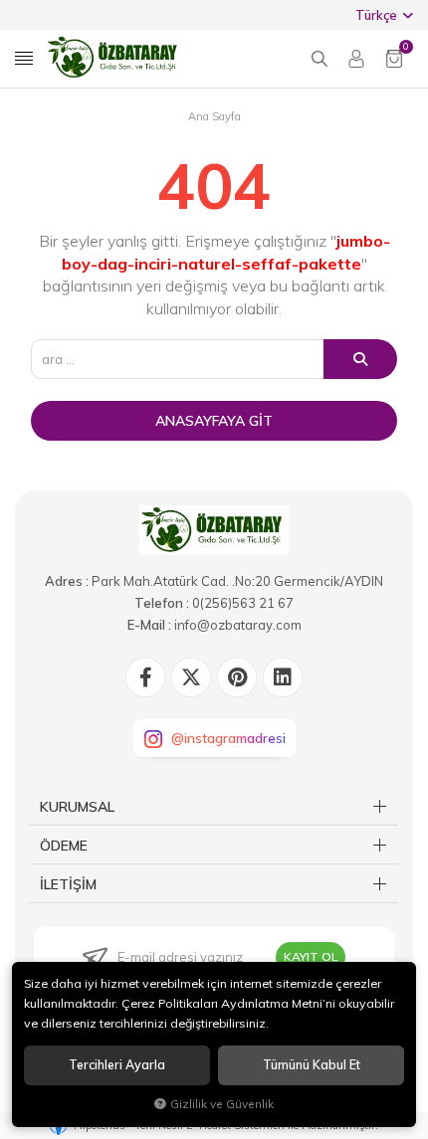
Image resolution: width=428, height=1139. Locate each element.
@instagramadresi (228, 738)
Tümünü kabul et (311, 1064)
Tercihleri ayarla (117, 1064)
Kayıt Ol (310, 956)
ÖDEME (64, 845)
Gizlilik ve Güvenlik (222, 1103)
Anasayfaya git (214, 421)
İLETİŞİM (68, 884)
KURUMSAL (77, 807)
